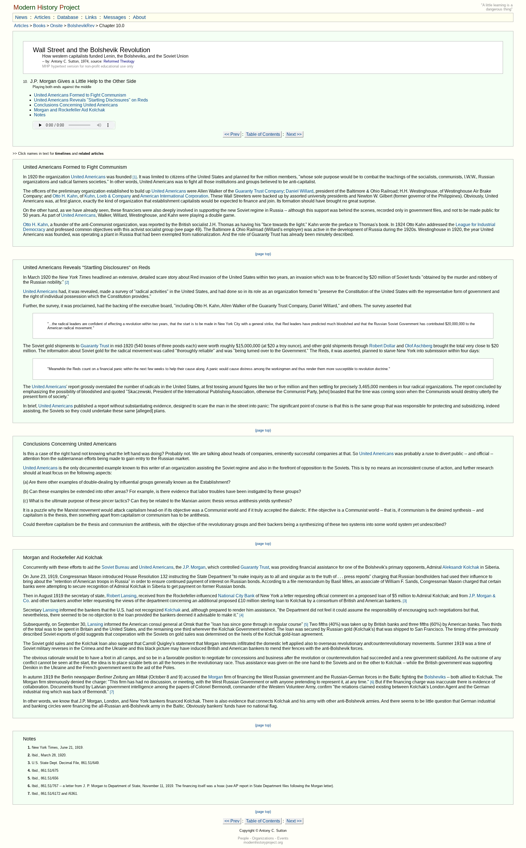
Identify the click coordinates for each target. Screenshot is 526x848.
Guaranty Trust (95, 345)
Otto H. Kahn (65, 196)
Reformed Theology (119, 61)
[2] (67, 282)
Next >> (294, 134)
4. (29, 770)
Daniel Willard (299, 191)
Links (91, 17)
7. (29, 793)
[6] (372, 682)
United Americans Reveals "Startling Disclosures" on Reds (91, 100)
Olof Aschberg (418, 345)
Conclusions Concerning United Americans (76, 105)
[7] (112, 692)
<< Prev (231, 134)
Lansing (50, 610)
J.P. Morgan (194, 567)
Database (67, 17)
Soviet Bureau (115, 567)
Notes (39, 114)
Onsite (56, 25)
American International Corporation (174, 196)
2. (29, 755)
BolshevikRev (81, 25)
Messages (115, 17)
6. (29, 786)
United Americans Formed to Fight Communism (80, 95)
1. (29, 747)
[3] (405, 601)
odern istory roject (46, 7)
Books (39, 25)
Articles (42, 17)
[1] (135, 177)
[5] (306, 624)
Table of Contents (263, 134)
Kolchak (173, 610)
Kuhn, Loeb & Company (107, 196)
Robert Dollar (382, 345)
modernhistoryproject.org (263, 842)
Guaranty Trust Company (259, 191)
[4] (241, 615)
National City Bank (236, 595)
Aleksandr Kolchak (460, 567)
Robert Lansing (121, 595)
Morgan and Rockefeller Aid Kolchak (69, 110)
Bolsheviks (435, 677)
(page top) (263, 254)
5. (29, 778)
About (139, 17)
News (21, 17)
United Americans (88, 176)
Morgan (215, 677)
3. (29, 763)
